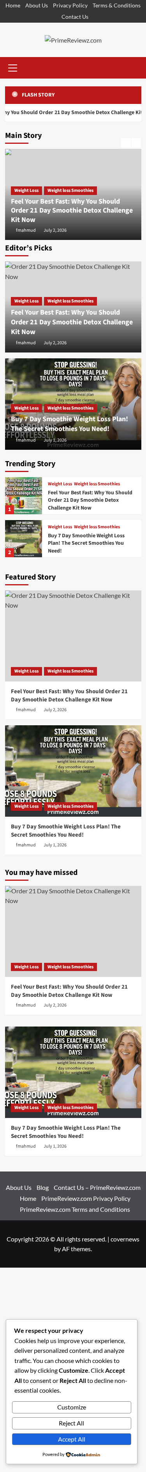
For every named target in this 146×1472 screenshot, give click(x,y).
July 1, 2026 (55, 440)
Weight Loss (26, 190)
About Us (36, 5)
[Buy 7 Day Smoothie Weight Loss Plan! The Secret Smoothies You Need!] (23, 538)
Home (12, 5)
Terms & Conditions (117, 5)
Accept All (71, 1439)
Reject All (71, 1423)
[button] (13, 67)
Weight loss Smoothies (70, 190)
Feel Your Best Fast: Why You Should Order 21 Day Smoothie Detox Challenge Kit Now (72, 211)
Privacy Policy (70, 5)
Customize (71, 1407)
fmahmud (26, 230)
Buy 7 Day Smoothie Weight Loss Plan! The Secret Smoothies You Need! (69, 424)
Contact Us (75, 16)
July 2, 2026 (55, 230)
